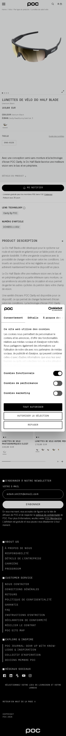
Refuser (33, 425)
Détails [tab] (33, 318)
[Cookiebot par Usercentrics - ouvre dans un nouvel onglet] (48, 309)
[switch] (57, 383)
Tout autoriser (33, 407)
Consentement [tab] (13, 318)
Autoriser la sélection (33, 416)
